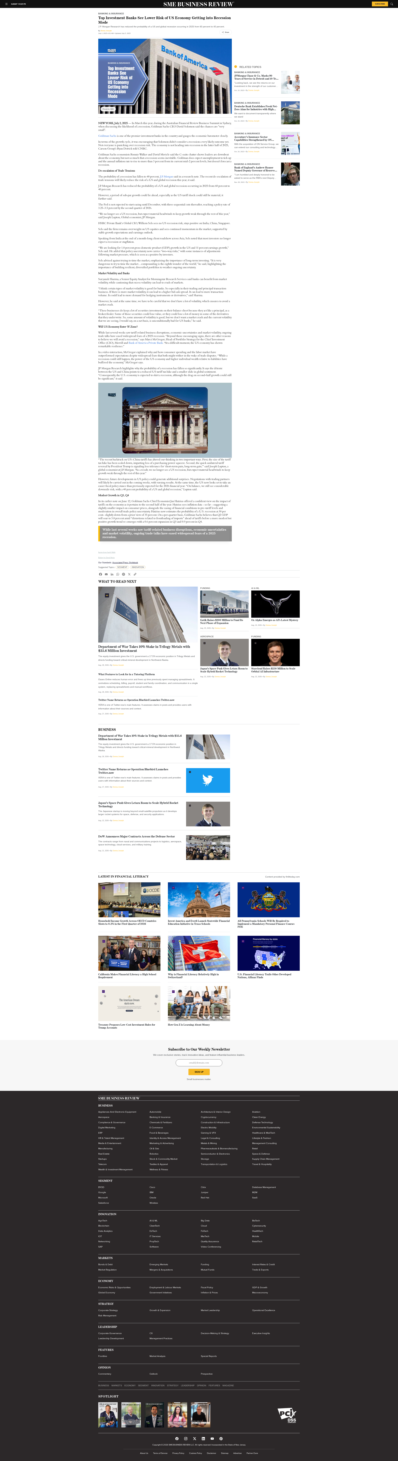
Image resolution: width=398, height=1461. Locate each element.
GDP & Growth (259, 1287)
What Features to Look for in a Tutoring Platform (126, 674)
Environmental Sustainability (266, 1127)
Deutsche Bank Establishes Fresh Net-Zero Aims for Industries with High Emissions (256, 109)
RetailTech (257, 1241)
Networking (104, 1241)
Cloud (204, 1225)
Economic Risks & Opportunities (114, 1287)
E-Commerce (156, 1127)
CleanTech (155, 1225)
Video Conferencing (211, 1246)
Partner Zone (252, 1453)
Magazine (228, 1385)
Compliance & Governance (111, 1122)
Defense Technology (262, 1122)
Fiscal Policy (207, 1287)
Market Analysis (157, 1356)
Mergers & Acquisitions (161, 1269)
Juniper (204, 1192)
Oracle (153, 1197)
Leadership (187, 1385)
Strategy (172, 1385)
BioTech (256, 1220)
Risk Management (107, 1315)
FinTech (204, 1231)
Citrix (203, 1187)
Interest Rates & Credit (263, 1264)
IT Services (155, 1236)
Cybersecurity (259, 1225)
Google (102, 1192)
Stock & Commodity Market (163, 1159)
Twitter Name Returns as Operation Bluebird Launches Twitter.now (136, 700)
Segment (143, 1385)
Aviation (256, 1111)
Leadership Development (111, 1338)
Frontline (102, 1356)
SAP (100, 1246)
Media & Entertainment (109, 1143)
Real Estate (103, 1153)
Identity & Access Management (165, 1138)
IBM (151, 1192)
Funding (205, 1264)
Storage (205, 1159)
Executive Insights (261, 1333)
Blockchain (103, 1225)
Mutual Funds (207, 1269)
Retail (255, 1148)
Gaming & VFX (208, 1132)
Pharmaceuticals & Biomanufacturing (219, 1148)
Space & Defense (261, 1153)
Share (227, 32)
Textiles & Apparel (159, 1164)
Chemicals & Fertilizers (161, 1122)
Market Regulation (107, 1269)
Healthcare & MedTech (263, 1132)
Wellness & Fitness (159, 1169)
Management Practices (161, 1338)
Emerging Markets (159, 1264)
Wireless (154, 1202)
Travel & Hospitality (262, 1164)
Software (154, 1246)
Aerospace (103, 1117)
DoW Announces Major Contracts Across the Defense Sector (136, 836)
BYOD (101, 1187)
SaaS (254, 1197)
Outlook (154, 1373)
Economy (130, 1385)
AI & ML (154, 1220)
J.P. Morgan (166, 176)
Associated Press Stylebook (125, 562)
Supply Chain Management (265, 1159)
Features (214, 1385)
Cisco (152, 1187)
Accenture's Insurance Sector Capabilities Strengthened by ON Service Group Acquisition (253, 140)
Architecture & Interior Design (216, 1111)
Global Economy (106, 1292)
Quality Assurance (210, 1241)
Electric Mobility (208, 1127)
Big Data (205, 1220)
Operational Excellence (263, 1310)
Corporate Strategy (108, 1310)
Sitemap (224, 1453)
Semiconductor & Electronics (215, 1153)
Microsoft (103, 1197)
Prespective (207, 1373)
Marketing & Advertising (162, 1143)
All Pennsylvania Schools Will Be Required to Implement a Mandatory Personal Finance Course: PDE (266, 924)
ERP (100, 1132)
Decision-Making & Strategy (215, 1333)
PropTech (154, 1241)
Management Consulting (264, 1143)
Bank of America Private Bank (146, 343)
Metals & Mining (209, 1143)
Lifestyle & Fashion (261, 1138)
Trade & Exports (260, 1269)
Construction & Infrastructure (215, 1122)
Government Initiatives (161, 1292)
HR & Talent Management (111, 1138)
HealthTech (257, 1231)
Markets (116, 1385)
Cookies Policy (195, 1453)
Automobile (155, 1111)
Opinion (201, 1385)
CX (151, 1333)
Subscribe (380, 4)
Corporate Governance (110, 1333)
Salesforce (103, 1202)
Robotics (154, 1153)
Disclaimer (211, 1453)
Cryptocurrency (208, 1117)
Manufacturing (105, 1148)
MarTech (205, 1236)
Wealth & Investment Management (115, 1169)
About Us (144, 1453)
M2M (254, 1192)
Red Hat (205, 1197)
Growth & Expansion (160, 1310)
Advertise (237, 1453)
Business (107, 730)
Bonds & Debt (105, 1264)
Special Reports (209, 1356)
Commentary (104, 1373)
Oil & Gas (154, 1148)
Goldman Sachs (107, 136)
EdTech (153, 1231)
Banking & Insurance (160, 1117)
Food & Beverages (159, 1132)
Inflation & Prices (209, 1292)
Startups (102, 1159)
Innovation (157, 1385)
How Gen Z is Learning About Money (189, 1025)
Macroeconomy (260, 1292)
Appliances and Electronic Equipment (117, 1111)
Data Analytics (105, 1231)
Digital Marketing (106, 1127)
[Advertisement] (267, 38)
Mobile (255, 1236)
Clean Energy (259, 1117)
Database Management (264, 1187)
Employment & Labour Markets (165, 1287)
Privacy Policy (178, 1453)
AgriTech (102, 1220)
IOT (100, 1236)
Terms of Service (160, 1453)
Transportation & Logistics (214, 1164)
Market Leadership (210, 1310)
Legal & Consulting (210, 1138)
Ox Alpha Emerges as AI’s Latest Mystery (274, 620)
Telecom (102, 1164)
